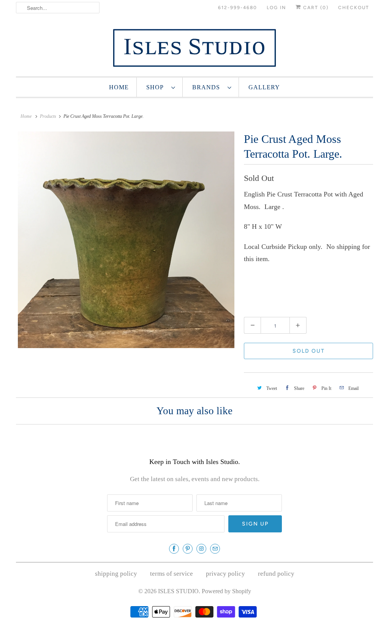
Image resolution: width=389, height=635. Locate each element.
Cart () (315, 7)
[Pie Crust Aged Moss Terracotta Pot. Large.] (126, 239)
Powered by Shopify (226, 591)
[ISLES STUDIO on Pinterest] (188, 549)
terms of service (171, 573)
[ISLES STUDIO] (194, 48)
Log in (276, 7)
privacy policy (225, 573)
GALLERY (264, 87)
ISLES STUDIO (178, 591)
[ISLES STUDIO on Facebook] (174, 549)
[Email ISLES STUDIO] (215, 549)
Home (119, 87)
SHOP (157, 87)
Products (48, 116)
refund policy (276, 573)
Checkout (353, 7)
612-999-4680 (237, 7)
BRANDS (208, 87)
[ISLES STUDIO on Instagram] (201, 549)
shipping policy (116, 573)
